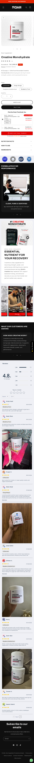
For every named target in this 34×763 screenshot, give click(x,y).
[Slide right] (20, 49)
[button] (3, 7)
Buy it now (17, 107)
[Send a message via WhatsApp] (31, 760)
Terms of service (8, 755)
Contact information (18, 755)
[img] (5, 404)
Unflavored (6, 85)
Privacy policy (29, 753)
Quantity (3, 93)
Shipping (3, 66)
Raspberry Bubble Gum (11, 90)
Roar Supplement (10, 753)
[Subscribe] (29, 739)
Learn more (23, 136)
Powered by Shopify (19, 753)
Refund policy (17, 758)
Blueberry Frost (25, 89)
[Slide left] (13, 49)
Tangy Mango (18, 85)
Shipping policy (28, 755)
